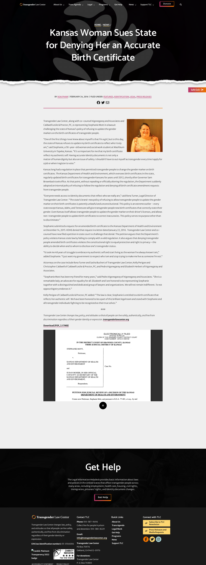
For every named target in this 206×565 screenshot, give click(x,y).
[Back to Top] (103, 405)
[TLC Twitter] (152, 539)
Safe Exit (195, 89)
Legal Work (117, 529)
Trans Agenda (118, 525)
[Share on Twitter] (103, 103)
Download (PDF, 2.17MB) (56, 325)
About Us (116, 522)
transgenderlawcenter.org (116, 319)
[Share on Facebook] (98, 103)
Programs (116, 536)
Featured (108, 96)
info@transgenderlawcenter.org (92, 538)
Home (97, 24)
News (106, 24)
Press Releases (144, 96)
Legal (133, 96)
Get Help (103, 497)
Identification (121, 96)
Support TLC (117, 543)
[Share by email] (107, 103)
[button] (182, 5)
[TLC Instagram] (159, 539)
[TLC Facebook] (146, 539)
